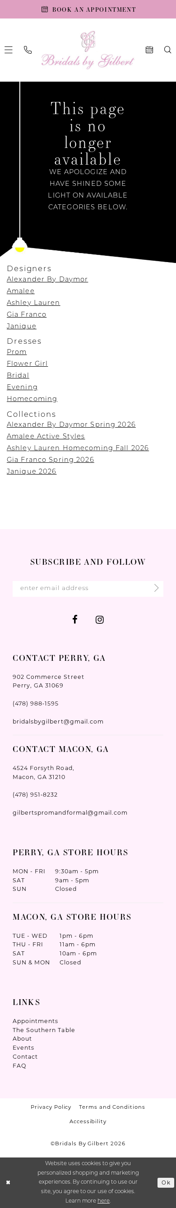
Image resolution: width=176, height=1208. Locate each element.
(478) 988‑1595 (36, 703)
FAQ (19, 1065)
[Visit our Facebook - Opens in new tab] (75, 619)
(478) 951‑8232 (35, 794)
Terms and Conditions (112, 1107)
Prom (17, 352)
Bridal (18, 376)
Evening (22, 387)
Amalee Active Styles (46, 436)
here (103, 1201)
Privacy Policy (51, 1107)
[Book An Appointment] (149, 50)
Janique (22, 326)
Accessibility (88, 1121)
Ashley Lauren (33, 303)
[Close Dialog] (8, 1182)
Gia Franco (26, 315)
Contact (25, 1056)
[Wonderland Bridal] (88, 50)
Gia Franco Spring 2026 (50, 460)
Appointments (35, 1021)
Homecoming (32, 399)
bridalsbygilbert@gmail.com (58, 721)
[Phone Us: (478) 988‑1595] (28, 50)
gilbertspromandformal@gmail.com (70, 812)
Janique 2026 (31, 472)
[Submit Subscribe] (153, 589)
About (22, 1038)
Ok (166, 1183)
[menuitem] (28, 50)
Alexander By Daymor (47, 280)
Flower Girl (27, 364)
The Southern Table (44, 1030)
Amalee (21, 291)
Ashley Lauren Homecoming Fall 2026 (78, 448)
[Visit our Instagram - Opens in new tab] (99, 619)
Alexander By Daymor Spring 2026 (71, 425)
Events (23, 1047)
